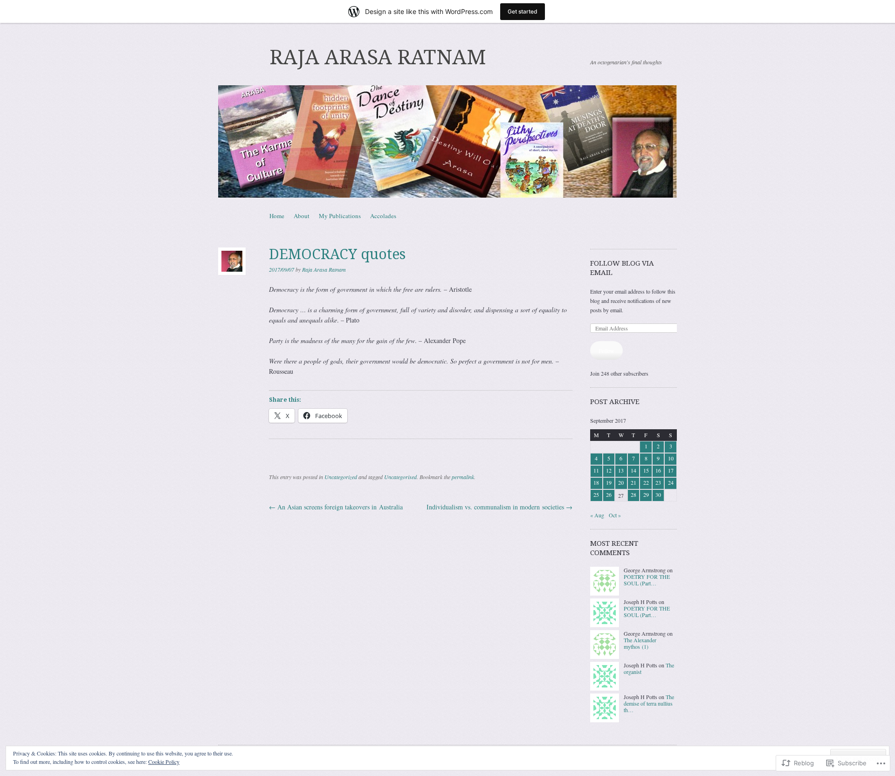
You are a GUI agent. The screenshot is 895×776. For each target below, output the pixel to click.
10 (671, 458)
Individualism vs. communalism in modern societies (499, 506)
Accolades (383, 216)
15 (646, 470)
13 (621, 470)
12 (609, 470)
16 (658, 470)
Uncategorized (340, 477)
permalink (463, 477)
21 (633, 482)
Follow (606, 350)
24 (671, 482)
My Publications (340, 216)
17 (671, 470)
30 (658, 494)
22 (646, 482)
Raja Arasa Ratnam (324, 269)
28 (633, 494)
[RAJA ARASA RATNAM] (447, 141)
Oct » (615, 515)
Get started (522, 11)
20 (621, 482)
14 (633, 470)
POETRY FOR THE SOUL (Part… (647, 580)
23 (658, 482)
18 (596, 482)
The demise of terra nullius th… (649, 703)
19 (609, 482)
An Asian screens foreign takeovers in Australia (336, 506)
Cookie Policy (163, 761)
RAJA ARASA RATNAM (377, 57)
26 (609, 494)
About (302, 216)
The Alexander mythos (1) (640, 643)
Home (276, 216)
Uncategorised (400, 477)
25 (596, 494)
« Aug (597, 515)
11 (596, 470)
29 (646, 494)
